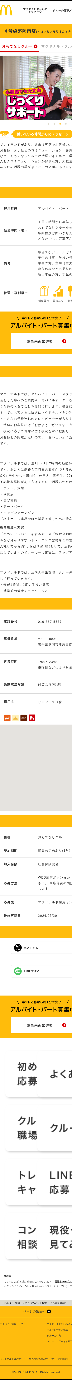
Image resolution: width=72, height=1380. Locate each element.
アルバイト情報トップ (11, 1324)
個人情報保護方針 (38, 1358)
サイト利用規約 (59, 1358)
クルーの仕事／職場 (57, 1329)
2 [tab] (54, 124)
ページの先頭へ (34, 1311)
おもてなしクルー (17, 46)
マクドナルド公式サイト (12, 1358)
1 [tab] (48, 124)
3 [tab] (60, 124)
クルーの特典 (54, 1335)
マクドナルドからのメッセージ (35, 10)
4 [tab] (66, 124)
